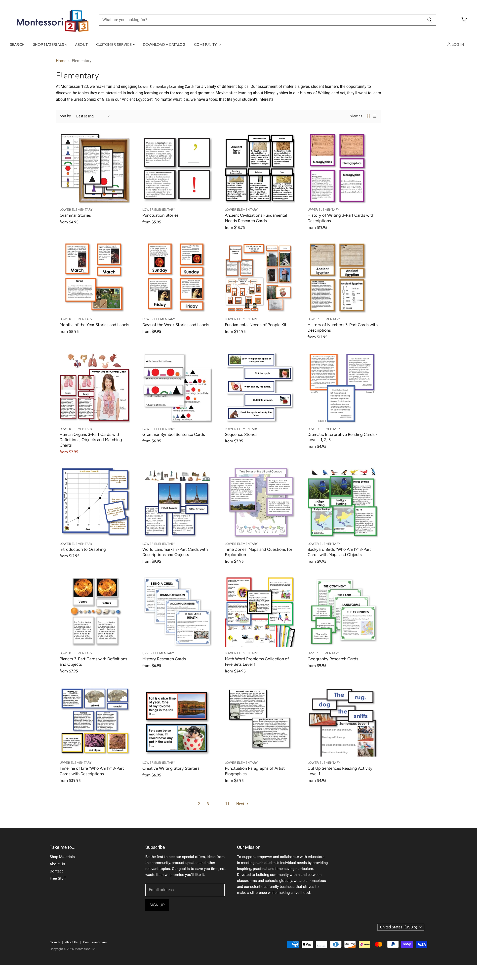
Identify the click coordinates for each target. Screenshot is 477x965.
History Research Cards (164, 658)
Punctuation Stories (160, 215)
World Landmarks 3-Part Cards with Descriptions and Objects (175, 552)
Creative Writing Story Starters (170, 768)
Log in (457, 44)
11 (227, 804)
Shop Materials (49, 44)
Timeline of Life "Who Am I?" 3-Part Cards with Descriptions (92, 771)
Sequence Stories (241, 434)
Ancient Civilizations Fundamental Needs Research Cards (256, 218)
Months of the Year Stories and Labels (94, 324)
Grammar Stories (75, 215)
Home (61, 61)
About (81, 44)
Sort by (65, 116)
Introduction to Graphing (83, 549)
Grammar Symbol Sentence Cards (173, 434)
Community (206, 44)
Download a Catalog (164, 44)
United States (398, 927)
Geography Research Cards (333, 658)
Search (17, 44)
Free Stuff (58, 878)
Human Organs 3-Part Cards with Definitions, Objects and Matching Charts (91, 440)
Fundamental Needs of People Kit (255, 324)
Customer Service (114, 44)
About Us (57, 864)
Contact (56, 871)
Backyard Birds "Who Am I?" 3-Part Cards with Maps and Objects (339, 552)
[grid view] (368, 116)
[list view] (374, 116)
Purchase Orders (95, 942)
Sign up (157, 904)
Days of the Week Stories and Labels (175, 324)
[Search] (429, 20)
